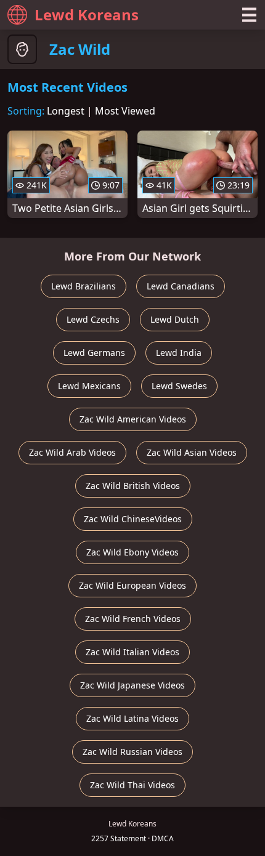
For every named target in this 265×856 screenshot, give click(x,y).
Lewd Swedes (179, 386)
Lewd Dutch (174, 319)
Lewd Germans (94, 352)
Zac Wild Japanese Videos (132, 685)
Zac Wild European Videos (132, 585)
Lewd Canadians (180, 286)
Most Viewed (125, 111)
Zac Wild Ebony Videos (132, 552)
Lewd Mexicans (89, 386)
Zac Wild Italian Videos (132, 652)
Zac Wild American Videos (133, 419)
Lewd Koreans (87, 14)
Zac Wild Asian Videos (192, 452)
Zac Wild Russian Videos (132, 751)
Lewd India (179, 352)
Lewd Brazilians (83, 286)
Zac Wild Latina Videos (132, 718)
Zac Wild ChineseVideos (133, 519)
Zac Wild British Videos (133, 485)
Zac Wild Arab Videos (72, 452)
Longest (65, 111)
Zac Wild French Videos (133, 618)
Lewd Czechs (93, 319)
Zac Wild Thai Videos (132, 785)
